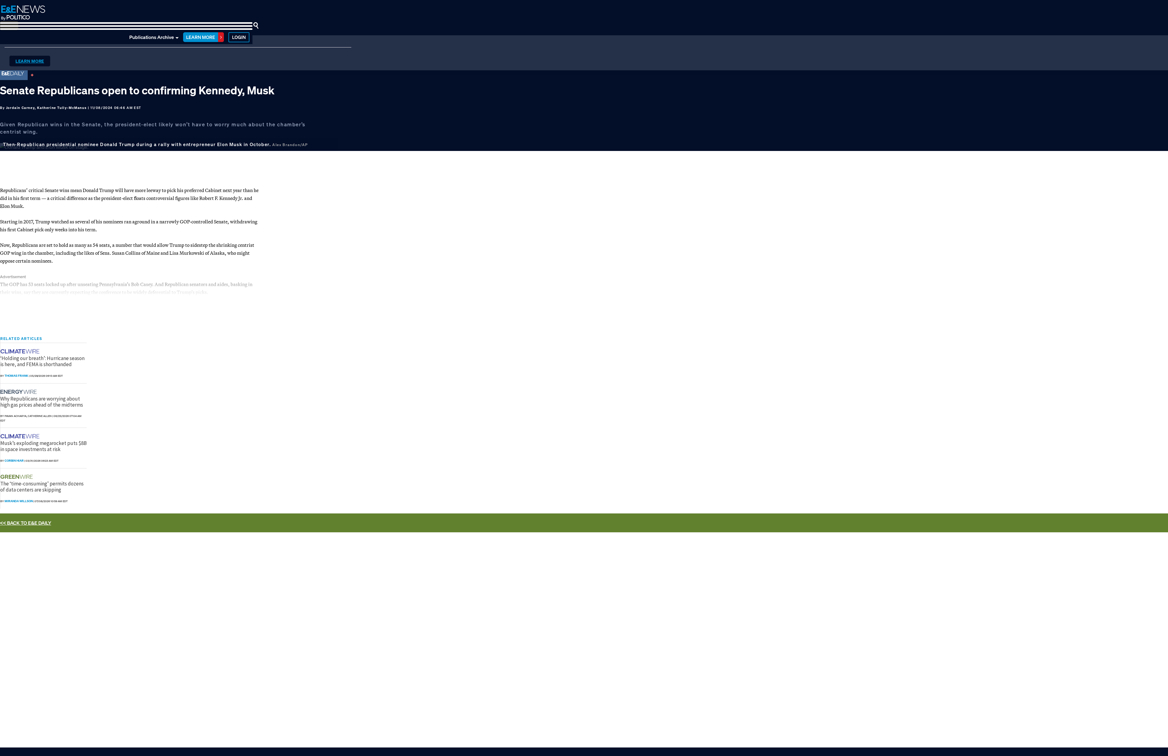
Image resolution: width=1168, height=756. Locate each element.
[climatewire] (20, 351)
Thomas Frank (16, 376)
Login (239, 37)
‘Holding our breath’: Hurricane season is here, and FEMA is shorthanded (42, 361)
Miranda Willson (19, 501)
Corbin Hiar (14, 461)
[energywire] (19, 392)
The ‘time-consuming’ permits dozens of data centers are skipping (42, 486)
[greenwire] (17, 476)
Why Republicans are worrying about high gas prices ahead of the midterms (41, 401)
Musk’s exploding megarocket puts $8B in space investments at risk (43, 446)
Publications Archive (151, 37)
